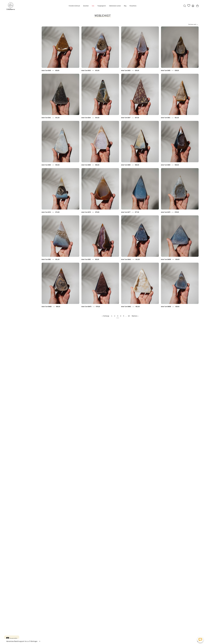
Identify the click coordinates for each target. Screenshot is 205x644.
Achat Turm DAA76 (86, 307)
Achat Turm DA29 (46, 70)
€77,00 (137, 212)
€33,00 (97, 70)
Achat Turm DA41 (46, 118)
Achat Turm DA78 (165, 212)
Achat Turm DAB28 (166, 307)
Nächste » (135, 316)
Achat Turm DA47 (125, 118)
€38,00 (177, 70)
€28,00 (177, 307)
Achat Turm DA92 (86, 259)
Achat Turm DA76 (86, 212)
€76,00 (97, 212)
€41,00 (57, 118)
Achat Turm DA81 (46, 259)
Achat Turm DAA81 (126, 307)
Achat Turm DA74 (46, 212)
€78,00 (177, 212)
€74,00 (57, 212)
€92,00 (97, 259)
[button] (184, 6)
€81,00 (57, 259)
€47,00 (137, 118)
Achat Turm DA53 (46, 165)
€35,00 (137, 70)
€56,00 (97, 165)
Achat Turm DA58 (125, 165)
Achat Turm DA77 (125, 212)
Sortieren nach (192, 24)
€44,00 (97, 118)
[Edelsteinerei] (10, 6)
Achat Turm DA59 (165, 165)
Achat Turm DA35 (125, 70)
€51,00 (177, 118)
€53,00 (57, 165)
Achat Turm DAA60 (47, 307)
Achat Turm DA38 (165, 70)
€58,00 (137, 165)
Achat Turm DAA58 (166, 259)
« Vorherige (105, 316)
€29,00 (57, 70)
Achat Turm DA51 (165, 118)
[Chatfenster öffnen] (200, 640)
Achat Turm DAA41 (126, 259)
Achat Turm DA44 (86, 118)
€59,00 (177, 165)
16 (129, 316)
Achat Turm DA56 (86, 165)
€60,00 (58, 307)
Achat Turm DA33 (86, 70)
